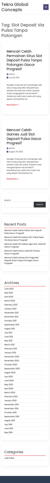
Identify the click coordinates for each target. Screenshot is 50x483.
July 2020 (8, 376)
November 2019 (11, 408)
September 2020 (12, 368)
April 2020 (8, 388)
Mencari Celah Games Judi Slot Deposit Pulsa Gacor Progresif (24, 136)
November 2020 (11, 360)
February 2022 (10, 304)
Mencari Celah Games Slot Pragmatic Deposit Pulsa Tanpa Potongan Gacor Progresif (21, 260)
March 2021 (9, 344)
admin (12, 74)
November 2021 (11, 316)
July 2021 (8, 332)
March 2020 (9, 392)
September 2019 (11, 416)
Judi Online (9, 458)
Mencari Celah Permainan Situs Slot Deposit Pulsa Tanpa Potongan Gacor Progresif (24, 60)
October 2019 (10, 412)
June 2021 (8, 336)
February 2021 (10, 348)
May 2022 (8, 292)
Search (7, 200)
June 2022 (8, 288)
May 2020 (8, 384)
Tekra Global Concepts (14, 7)
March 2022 (9, 300)
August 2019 (9, 420)
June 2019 (8, 428)
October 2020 (10, 364)
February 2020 (11, 396)
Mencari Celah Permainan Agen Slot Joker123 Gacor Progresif (25, 245)
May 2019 (8, 432)
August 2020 (9, 372)
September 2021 (11, 324)
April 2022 (8, 296)
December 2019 (11, 404)
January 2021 (10, 352)
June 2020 (9, 380)
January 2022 (10, 308)
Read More (12, 104)
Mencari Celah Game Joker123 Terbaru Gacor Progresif (22, 252)
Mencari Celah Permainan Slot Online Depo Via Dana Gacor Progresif (24, 238)
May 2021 (8, 340)
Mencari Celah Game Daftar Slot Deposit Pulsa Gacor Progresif (23, 232)
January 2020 (10, 400)
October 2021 (10, 320)
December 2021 (11, 312)
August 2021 (9, 328)
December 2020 (11, 356)
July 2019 (8, 424)
